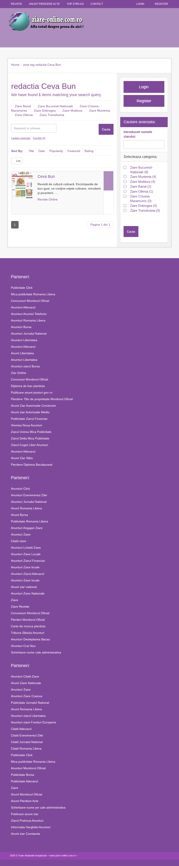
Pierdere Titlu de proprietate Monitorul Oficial (42, 399)
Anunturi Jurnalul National (28, 333)
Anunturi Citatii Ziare (25, 676)
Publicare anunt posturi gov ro (31, 392)
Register (161, 3)
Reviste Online (48, 199)
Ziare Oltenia (24, 115)
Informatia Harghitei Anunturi (30, 827)
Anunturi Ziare (21, 534)
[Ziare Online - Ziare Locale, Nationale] (89, 21)
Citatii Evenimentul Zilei (27, 735)
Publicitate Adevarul (24, 781)
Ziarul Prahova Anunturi (27, 820)
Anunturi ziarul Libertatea (28, 715)
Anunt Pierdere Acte (24, 801)
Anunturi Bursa (21, 327)
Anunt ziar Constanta (25, 833)
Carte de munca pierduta (28, 626)
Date (41, 151)
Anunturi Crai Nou (23, 646)
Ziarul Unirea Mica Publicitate (31, 432)
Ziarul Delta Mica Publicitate (30, 438)
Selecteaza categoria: (140, 157)
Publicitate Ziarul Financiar (29, 418)
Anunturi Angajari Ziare (27, 528)
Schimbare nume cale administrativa (36, 652)
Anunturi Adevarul (23, 307)
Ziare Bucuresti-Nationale (55, 106)
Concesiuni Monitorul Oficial (30, 613)
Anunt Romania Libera (26, 508)
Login (140, 3)
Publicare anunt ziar (24, 814)
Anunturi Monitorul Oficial (28, 768)
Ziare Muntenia (99, 110)
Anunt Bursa (19, 515)
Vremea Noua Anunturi (26, 425)
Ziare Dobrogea (45, 110)
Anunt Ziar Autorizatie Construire (33, 405)
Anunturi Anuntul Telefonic (29, 314)
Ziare (14, 600)
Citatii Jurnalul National (27, 742)
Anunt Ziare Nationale (26, 683)
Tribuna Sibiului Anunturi (27, 632)
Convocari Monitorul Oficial (29, 379)
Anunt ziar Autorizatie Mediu (30, 412)
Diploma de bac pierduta (28, 386)
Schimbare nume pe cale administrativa (38, 807)
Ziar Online (18, 373)
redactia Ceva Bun (48, 64)
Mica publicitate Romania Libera (33, 294)
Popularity (56, 151)
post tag (28, 64)
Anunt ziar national (24, 587)
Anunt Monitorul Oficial (26, 794)
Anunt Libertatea (22, 353)
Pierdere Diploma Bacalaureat (31, 464)
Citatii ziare (18, 541)
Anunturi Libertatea (24, 340)
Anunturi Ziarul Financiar (28, 560)
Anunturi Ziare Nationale (28, 593)
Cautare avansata (20, 138)
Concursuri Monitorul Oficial (30, 300)
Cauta (106, 129)
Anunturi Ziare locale (25, 567)
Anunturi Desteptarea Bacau (30, 639)
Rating (88, 151)
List (17, 160)
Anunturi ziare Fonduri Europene (33, 722)
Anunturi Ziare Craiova (26, 696)
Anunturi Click (20, 488)
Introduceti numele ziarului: (138, 134)
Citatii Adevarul (21, 729)
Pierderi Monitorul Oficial (28, 619)
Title (31, 151)
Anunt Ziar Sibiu (22, 458)
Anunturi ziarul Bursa (25, 366)
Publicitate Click (22, 287)
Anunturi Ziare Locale (26, 554)
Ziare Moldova (72, 110)
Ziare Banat (23, 106)
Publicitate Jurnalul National (30, 702)
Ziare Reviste (20, 606)
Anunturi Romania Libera (28, 320)
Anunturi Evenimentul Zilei (29, 495)
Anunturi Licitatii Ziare (26, 547)
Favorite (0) (39, 138)
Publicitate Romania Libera (29, 521)
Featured (73, 151)
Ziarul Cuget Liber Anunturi (29, 445)
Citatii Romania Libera (26, 748)
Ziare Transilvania (52, 115)
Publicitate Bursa (22, 774)
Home (15, 64)
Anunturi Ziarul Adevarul (27, 574)
